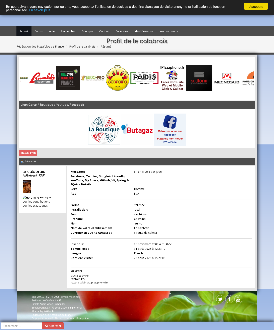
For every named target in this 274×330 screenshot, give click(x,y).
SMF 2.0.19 (38, 296)
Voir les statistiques (35, 205)
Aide (52, 31)
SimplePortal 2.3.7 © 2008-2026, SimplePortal (57, 307)
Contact (104, 31)
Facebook (122, 31)
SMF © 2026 (53, 296)
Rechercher (68, 31)
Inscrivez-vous (168, 31)
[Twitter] (229, 300)
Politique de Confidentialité (46, 300)
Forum (39, 31)
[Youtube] (238, 300)
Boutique (87, 31)
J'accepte (256, 6)
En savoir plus (39, 9)
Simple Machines (70, 296)
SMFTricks (49, 311)
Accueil (23, 31)
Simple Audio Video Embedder (48, 304)
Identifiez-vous (143, 31)
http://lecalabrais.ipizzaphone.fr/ (89, 282)
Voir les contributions (36, 201)
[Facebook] (220, 300)
